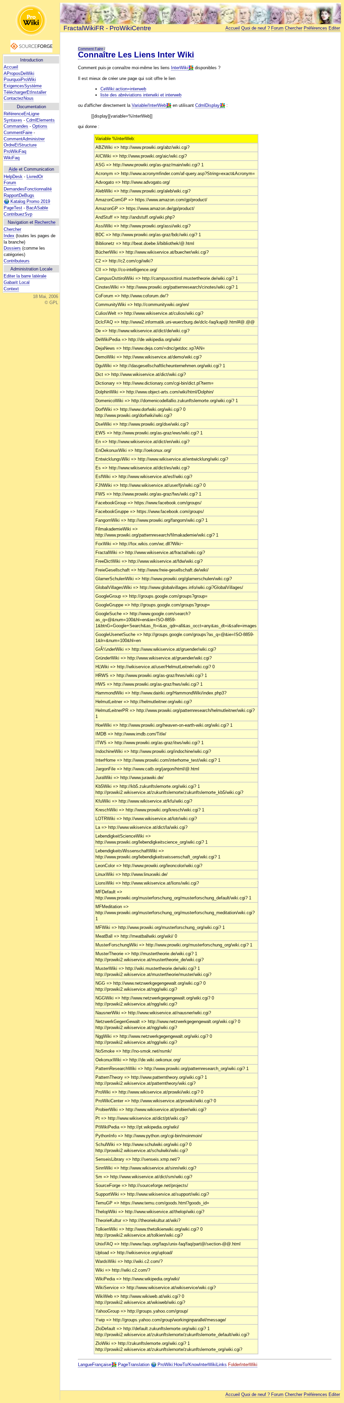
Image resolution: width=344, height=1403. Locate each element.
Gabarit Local (17, 282)
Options (39, 126)
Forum (10, 182)
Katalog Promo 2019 (29, 201)
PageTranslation (133, 1364)
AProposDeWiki (19, 73)
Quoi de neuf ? (255, 28)
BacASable (37, 207)
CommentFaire (18, 132)
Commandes (16, 126)
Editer (334, 28)
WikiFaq (11, 157)
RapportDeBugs (19, 195)
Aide (13, 169)
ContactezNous (19, 98)
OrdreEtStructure (20, 144)
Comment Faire (90, 49)
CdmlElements (40, 120)
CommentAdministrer (24, 138)
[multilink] (191, 68)
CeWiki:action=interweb (123, 88)
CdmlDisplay (207, 105)
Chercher (12, 229)
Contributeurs (17, 260)
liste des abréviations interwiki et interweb (140, 94)
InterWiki (179, 67)
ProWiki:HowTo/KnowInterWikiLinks (191, 1364)
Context (11, 288)
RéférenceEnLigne (21, 113)
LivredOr (35, 176)
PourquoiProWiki (20, 79)
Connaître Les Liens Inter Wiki (136, 54)
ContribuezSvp (18, 214)
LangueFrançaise (94, 1364)
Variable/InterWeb (149, 105)
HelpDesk (13, 176)
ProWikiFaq (15, 151)
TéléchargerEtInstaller (25, 92)
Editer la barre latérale (25, 276)
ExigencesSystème (23, 85)
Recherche (45, 222)
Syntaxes (13, 120)
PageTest (13, 207)
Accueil (11, 67)
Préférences (315, 28)
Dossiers (12, 248)
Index (9, 235)
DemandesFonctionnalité (28, 189)
